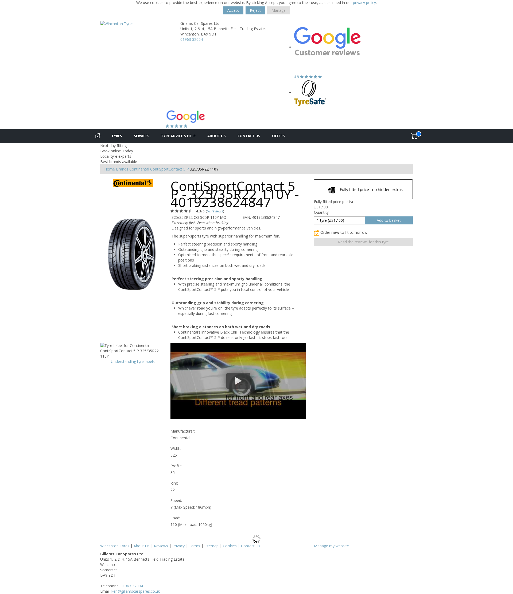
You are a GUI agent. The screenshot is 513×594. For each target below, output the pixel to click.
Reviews (161, 545)
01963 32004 (191, 39)
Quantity (321, 212)
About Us (216, 135)
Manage (278, 10)
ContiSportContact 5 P (169, 169)
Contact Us (249, 135)
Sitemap (211, 545)
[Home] (98, 136)
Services (141, 135)
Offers (278, 135)
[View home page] (117, 23)
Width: (175, 448)
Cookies (230, 545)
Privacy (178, 545)
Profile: (176, 465)
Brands (122, 169)
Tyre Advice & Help (178, 135)
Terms (194, 545)
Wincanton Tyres (114, 545)
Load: (175, 517)
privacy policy (364, 2)
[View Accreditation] (310, 92)
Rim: (174, 483)
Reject (255, 10)
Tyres (116, 135)
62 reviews (215, 211)
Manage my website (331, 545)
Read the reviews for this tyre (363, 241)
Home (109, 169)
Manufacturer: (182, 431)
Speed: (176, 500)
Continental (139, 169)
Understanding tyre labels (133, 361)
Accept (233, 10)
